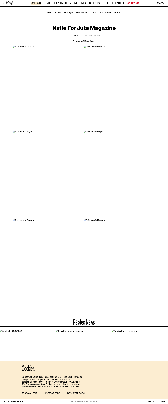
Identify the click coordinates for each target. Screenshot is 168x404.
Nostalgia (68, 12)
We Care (118, 12)
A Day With (84, 16)
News (48, 12)
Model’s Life (105, 12)
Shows (58, 12)
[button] (30, 393)
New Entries (81, 12)
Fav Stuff (99, 16)
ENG (163, 401)
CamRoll (70, 16)
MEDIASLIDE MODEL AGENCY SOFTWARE (84, 401)
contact (151, 401)
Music (93, 12)
